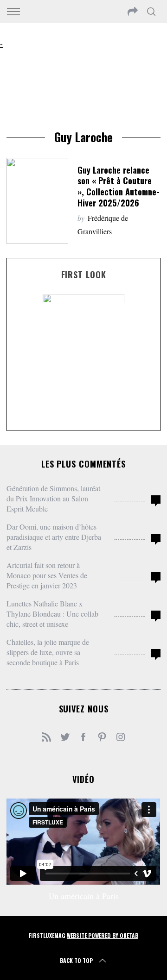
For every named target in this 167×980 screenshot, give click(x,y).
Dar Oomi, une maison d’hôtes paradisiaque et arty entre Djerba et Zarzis (53, 537)
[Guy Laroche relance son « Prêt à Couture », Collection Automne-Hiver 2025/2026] (37, 200)
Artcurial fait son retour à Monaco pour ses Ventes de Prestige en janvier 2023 (46, 575)
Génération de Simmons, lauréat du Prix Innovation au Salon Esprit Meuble (53, 498)
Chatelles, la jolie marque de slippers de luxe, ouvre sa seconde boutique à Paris (47, 652)
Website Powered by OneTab (102, 935)
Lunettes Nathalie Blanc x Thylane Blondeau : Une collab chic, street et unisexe (52, 614)
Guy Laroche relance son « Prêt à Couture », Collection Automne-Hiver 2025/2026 (118, 186)
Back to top (76, 960)
